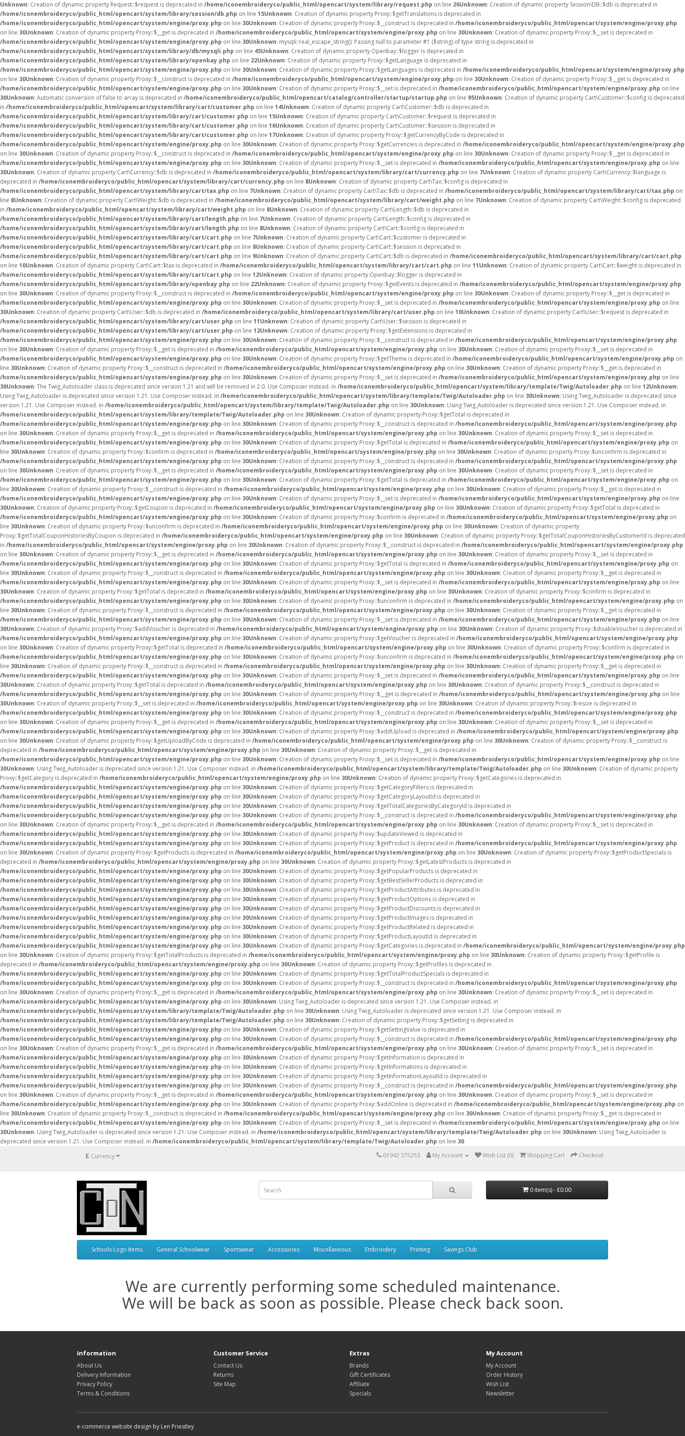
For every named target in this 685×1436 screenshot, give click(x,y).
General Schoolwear (183, 1249)
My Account (501, 1365)
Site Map (224, 1384)
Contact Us (227, 1365)
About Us (89, 1365)
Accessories (284, 1249)
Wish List (497, 1384)
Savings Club (460, 1249)
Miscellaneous (332, 1249)
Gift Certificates (369, 1375)
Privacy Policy (94, 1384)
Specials (360, 1393)
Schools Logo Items (117, 1249)
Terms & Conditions (103, 1393)
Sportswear (239, 1249)
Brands (359, 1365)
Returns (223, 1375)
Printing (420, 1249)
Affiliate (359, 1384)
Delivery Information (104, 1375)
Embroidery (380, 1249)
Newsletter (500, 1393)
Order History (504, 1375)
